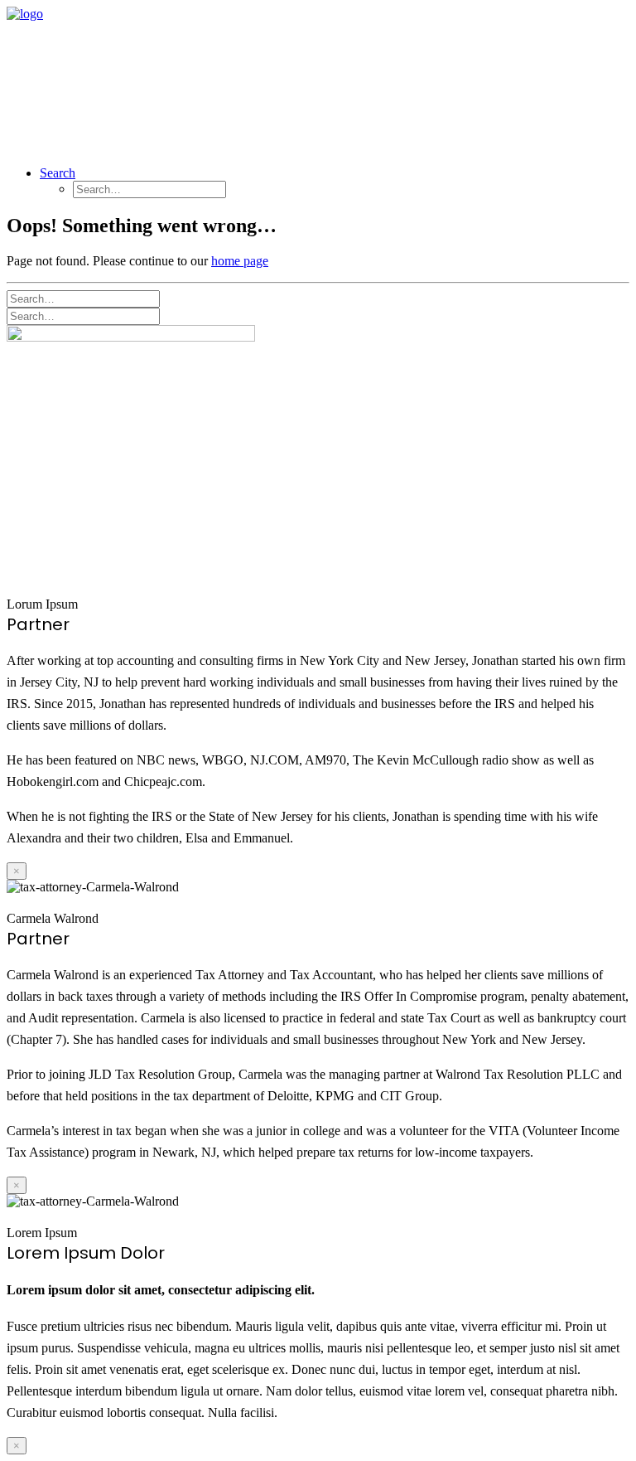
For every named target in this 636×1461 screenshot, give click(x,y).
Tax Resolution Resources (490, 79)
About (144, 79)
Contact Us (90, 128)
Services (222, 79)
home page (239, 261)
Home (73, 79)
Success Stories (329, 79)
